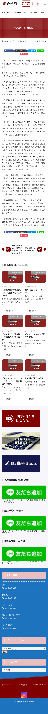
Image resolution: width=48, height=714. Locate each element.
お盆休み (5, 595)
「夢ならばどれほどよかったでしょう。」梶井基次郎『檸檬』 (12, 381)
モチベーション (8, 605)
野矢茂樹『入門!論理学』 (35, 378)
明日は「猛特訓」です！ (12, 615)
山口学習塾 (30, 701)
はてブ (33, 51)
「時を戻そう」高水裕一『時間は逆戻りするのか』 (12, 337)
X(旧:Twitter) (22, 51)
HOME (6, 41)
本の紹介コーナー (26, 41)
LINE (41, 51)
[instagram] (24, 695)
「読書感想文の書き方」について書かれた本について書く (12, 292)
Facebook (10, 51)
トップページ (6, 12)
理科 (4, 585)
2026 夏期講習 (22, 685)
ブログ (14, 41)
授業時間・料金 (20, 12)
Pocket (25, 54)
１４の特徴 (33, 12)
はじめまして (7, 625)
